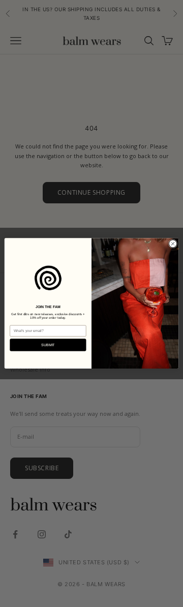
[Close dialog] (172, 244)
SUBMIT (48, 345)
